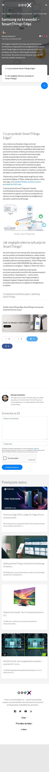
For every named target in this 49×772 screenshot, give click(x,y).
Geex (4, 14)
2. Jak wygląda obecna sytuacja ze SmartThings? (19, 77)
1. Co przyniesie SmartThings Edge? (20, 68)
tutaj (36, 451)
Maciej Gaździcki (8, 36)
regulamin (36, 448)
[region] (24, 108)
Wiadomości (11, 14)
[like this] (45, 36)
